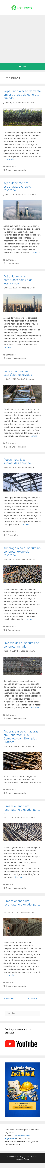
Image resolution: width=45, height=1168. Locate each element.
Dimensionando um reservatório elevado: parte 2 (21, 809)
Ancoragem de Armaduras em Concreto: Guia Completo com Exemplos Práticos (20, 737)
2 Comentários (13, 263)
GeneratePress (22, 1159)
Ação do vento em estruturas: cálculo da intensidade (18, 280)
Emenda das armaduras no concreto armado (21, 644)
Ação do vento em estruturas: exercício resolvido (17, 186)
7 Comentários (13, 630)
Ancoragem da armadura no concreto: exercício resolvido (22, 551)
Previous (8, 998)
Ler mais (10, 159)
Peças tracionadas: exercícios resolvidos (17, 372)
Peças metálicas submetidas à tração (17, 461)
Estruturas (11, 166)
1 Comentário (12, 535)
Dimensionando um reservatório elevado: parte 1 (21, 904)
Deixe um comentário (16, 170)
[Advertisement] (22, 39)
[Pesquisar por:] (22, 1013)
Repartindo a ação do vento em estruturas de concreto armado (22, 94)
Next (34, 998)
